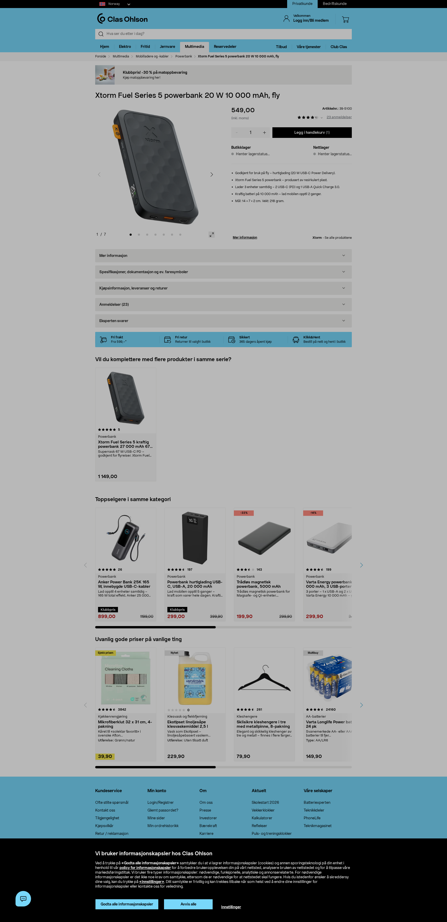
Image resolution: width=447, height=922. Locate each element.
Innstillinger (231, 907)
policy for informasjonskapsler (145, 868)
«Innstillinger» (151, 882)
